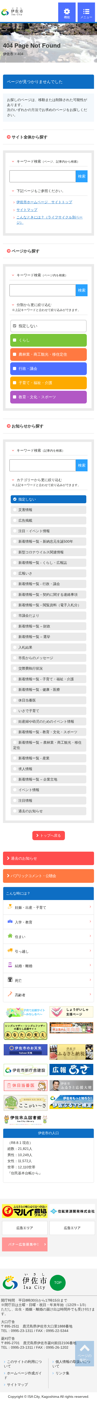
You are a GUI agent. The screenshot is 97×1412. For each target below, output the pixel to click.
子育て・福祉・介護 (35, 383)
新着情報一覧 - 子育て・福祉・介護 (46, 679)
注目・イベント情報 (34, 531)
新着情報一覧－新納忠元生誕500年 (45, 541)
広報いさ (25, 573)
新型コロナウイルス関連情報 (41, 552)
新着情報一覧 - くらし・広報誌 (42, 563)
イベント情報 (28, 790)
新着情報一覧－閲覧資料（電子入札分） (49, 605)
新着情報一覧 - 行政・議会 (39, 584)
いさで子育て (28, 711)
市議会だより (28, 615)
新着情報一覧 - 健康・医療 (39, 690)
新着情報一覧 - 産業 (33, 758)
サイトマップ (26, 210)
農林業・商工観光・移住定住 (43, 354)
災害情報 (25, 510)
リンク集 (62, 1373)
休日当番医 (27, 700)
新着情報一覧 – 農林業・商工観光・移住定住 (47, 745)
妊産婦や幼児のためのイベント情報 (46, 721)
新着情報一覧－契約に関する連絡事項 (48, 595)
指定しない (28, 326)
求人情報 (25, 769)
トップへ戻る (50, 835)
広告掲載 (25, 520)
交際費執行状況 (30, 668)
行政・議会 (28, 368)
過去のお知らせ (30, 811)
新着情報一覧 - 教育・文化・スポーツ (47, 732)
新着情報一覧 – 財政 (34, 626)
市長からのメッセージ (35, 658)
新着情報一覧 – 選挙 (34, 637)
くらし (24, 340)
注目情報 (25, 801)
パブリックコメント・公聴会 (33, 876)
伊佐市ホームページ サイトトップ (44, 202)
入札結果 (25, 647)
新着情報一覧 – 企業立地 (37, 779)
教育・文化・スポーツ (37, 397)
